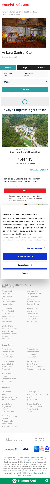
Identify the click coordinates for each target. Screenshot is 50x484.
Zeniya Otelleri (7, 354)
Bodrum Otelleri (33, 304)
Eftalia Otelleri (7, 357)
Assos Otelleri (7, 321)
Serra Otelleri (7, 349)
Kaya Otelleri (7, 376)
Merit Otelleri (7, 381)
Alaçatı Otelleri (7, 319)
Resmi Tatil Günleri (34, 407)
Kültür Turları (7, 409)
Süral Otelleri (32, 354)
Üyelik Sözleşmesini (36, 198)
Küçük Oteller (7, 407)
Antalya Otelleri (8, 291)
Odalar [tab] (8, 67)
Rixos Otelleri (7, 366)
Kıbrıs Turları (7, 424)
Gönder (25, 191)
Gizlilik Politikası (40, 460)
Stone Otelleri (32, 364)
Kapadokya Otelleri (9, 334)
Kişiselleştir (23, 265)
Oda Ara (25, 89)
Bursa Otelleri (32, 319)
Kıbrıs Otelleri (7, 339)
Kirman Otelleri (33, 361)
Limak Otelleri (7, 364)
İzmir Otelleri (32, 311)
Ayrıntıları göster (34, 248)
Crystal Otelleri (8, 361)
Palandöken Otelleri (9, 328)
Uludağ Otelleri (8, 326)
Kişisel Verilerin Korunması (37, 394)
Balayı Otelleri (32, 409)
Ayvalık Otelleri (8, 316)
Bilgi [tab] (25, 67)
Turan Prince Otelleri (35, 366)
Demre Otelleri (32, 299)
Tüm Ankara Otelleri (37, 170)
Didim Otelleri (7, 314)
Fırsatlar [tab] (41, 67)
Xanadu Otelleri (33, 352)
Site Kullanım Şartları (25, 460)
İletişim (4, 394)
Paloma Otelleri (33, 349)
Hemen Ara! (27, 481)
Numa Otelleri (32, 357)
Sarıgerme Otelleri (34, 294)
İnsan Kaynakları (8, 399)
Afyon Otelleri (7, 336)
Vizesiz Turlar (7, 404)
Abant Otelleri (32, 314)
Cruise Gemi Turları (34, 404)
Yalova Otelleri (7, 331)
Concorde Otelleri (9, 379)
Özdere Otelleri (8, 308)
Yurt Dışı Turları (8, 412)
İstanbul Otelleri (33, 308)
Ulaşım (29, 412)
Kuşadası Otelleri (33, 301)
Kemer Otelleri (7, 304)
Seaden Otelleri (8, 352)
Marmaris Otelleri (34, 291)
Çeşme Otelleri (8, 311)
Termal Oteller (32, 321)
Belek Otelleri (7, 294)
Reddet (25, 273)
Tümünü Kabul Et (25, 256)
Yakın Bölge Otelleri (9, 426)
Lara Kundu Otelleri (9, 301)
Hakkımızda (6, 392)
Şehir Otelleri (32, 399)
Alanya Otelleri (7, 299)
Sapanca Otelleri (33, 316)
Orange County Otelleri (36, 369)
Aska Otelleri (7, 369)
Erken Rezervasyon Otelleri (9, 417)
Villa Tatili (30, 397)
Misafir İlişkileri (33, 392)
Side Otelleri (7, 296)
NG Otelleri (6, 374)
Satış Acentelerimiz (9, 397)
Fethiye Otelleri (33, 296)
